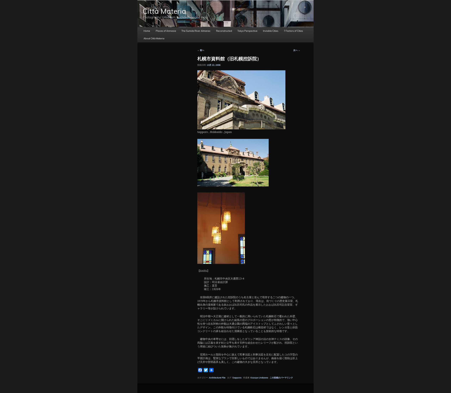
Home (147, 30)
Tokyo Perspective (247, 30)
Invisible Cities (270, 30)
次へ (296, 50)
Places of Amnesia (166, 30)
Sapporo (237, 377)
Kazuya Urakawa (259, 377)
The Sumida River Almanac (196, 30)
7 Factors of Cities (293, 30)
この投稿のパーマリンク (281, 377)
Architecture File (217, 377)
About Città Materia (154, 38)
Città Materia (164, 11)
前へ (200, 50)
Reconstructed (224, 30)
